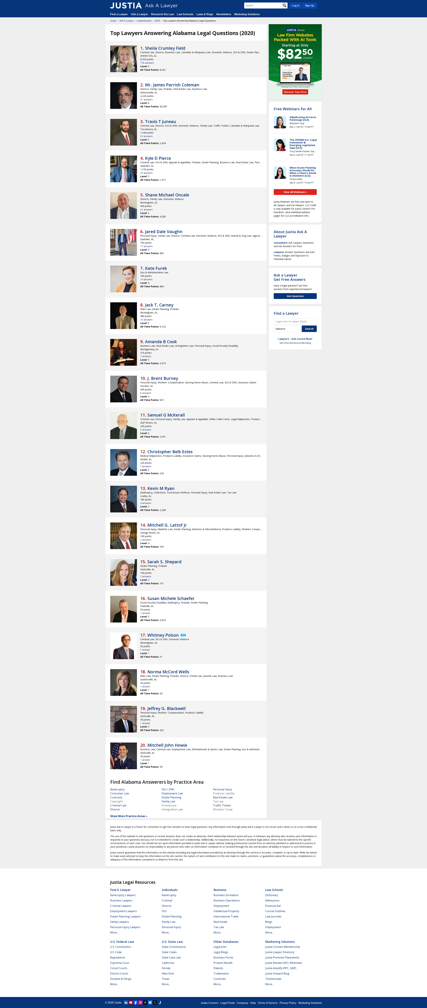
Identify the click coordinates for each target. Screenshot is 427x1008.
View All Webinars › (295, 192)
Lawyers (279, 252)
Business (220, 890)
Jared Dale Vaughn (163, 231)
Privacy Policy (288, 1002)
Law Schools (185, 14)
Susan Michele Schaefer (171, 598)
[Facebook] (136, 1002)
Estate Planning (171, 797)
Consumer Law (119, 793)
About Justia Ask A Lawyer (290, 233)
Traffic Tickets (222, 805)
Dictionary (271, 895)
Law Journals (273, 916)
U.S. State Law (172, 942)
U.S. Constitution (120, 947)
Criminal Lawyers (120, 906)
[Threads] (145, 1002)
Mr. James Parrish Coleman (172, 85)
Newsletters (223, 14)
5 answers (145, 429)
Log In (295, 5)
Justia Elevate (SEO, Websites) (283, 963)
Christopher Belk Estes (170, 451)
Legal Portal (227, 1002)
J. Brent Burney (162, 378)
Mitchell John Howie (167, 745)
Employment (221, 906)
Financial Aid (273, 906)
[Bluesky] (150, 1002)
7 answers (145, 356)
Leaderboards (144, 20)
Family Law (168, 801)
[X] (155, 1002)
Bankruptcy (117, 789)
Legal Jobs (220, 947)
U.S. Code (116, 952)
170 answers (147, 62)
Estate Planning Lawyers (125, 916)
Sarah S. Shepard (164, 561)
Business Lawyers (121, 900)
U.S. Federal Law (122, 942)
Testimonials (273, 979)
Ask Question (295, 296)
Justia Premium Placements (282, 957)
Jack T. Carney (159, 305)
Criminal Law (118, 805)
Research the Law (162, 14)
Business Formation (226, 895)
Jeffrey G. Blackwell (166, 708)
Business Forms (223, 957)
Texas (165, 979)
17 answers (146, 246)
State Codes (169, 952)
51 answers (146, 99)
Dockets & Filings (120, 979)
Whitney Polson (163, 635)
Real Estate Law (223, 797)
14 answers (146, 279)
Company (242, 1002)
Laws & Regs (204, 14)
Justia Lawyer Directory (279, 952)
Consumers (280, 242)
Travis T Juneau (160, 121)
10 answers (146, 319)
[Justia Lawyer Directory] (160, 1002)
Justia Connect (209, 1002)
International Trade (226, 916)
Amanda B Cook (161, 341)
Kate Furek (156, 268)
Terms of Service (268, 1002)
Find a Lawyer (119, 14)
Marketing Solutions (247, 14)
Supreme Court (119, 963)
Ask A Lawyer (126, 20)
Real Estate (220, 922)
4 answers (145, 503)
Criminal (167, 900)
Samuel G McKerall (166, 415)
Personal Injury (222, 789)
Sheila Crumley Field (165, 48)
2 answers (145, 539)
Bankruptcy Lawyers (123, 895)
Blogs (268, 922)
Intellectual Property (226, 911)
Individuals (170, 890)
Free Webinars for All (293, 109)
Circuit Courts (118, 968)
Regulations (117, 957)
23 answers (146, 172)
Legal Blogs (221, 952)
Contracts (116, 797)
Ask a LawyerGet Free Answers (290, 277)
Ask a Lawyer (140, 14)
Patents (218, 968)
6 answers (145, 393)
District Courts (119, 973)
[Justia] (126, 6)
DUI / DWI (168, 789)
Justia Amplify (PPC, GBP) (280, 968)
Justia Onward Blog (277, 973)
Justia (113, 20)
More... (114, 932)
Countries (220, 979)
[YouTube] (131, 1002)
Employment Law (172, 793)
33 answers (146, 136)
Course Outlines (275, 911)
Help (253, 1002)
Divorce (115, 809)
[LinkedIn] (126, 1002)
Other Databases (226, 942)
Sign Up (309, 5)
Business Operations (227, 900)
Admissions (272, 900)
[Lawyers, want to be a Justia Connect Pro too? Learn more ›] (183, 634)
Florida (166, 968)
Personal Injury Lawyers (125, 927)
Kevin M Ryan (160, 488)
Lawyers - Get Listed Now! (295, 339)
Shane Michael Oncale (167, 195)
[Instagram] (140, 1002)
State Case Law (171, 957)
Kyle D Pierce (158, 158)
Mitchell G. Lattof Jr (167, 525)
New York (168, 973)
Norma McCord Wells (168, 672)
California (168, 963)
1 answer (145, 613)
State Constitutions (174, 947)
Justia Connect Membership (282, 947)
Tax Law (219, 927)
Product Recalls (223, 963)
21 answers (146, 209)
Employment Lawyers (123, 911)
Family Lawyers (119, 922)
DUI (164, 911)
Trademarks (221, 973)
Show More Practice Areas (127, 816)
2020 (157, 20)
